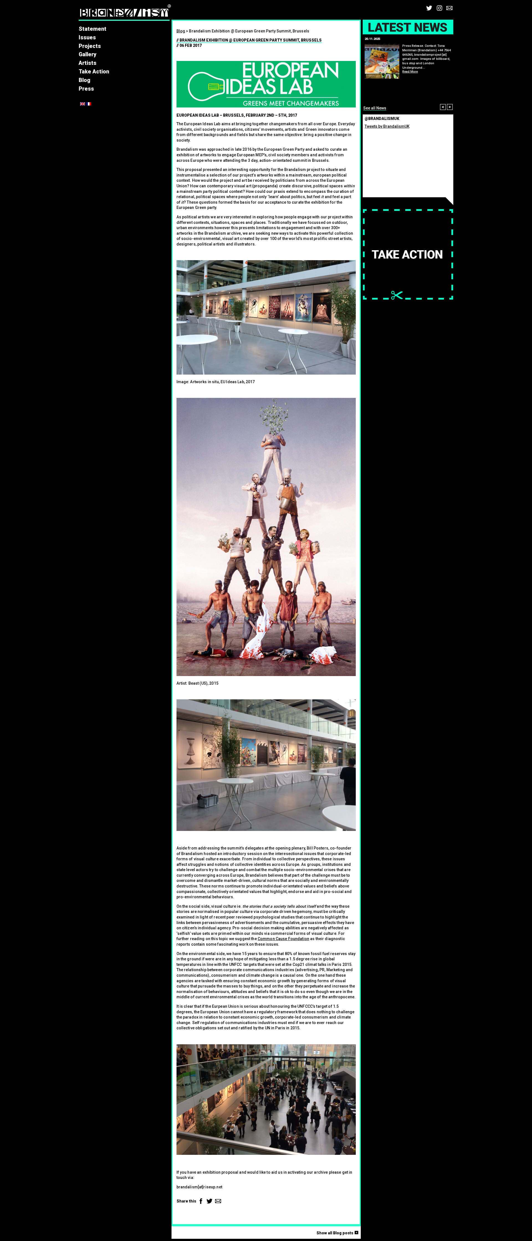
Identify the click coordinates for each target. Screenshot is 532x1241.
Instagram (439, 8)
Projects (90, 46)
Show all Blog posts (338, 1233)
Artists (87, 63)
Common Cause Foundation (283, 938)
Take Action (94, 71)
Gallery (87, 54)
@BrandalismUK (382, 118)
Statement (92, 29)
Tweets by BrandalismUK (387, 126)
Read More (410, 71)
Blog (84, 80)
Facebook (201, 1201)
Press (86, 89)
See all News (374, 108)
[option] (408, 74)
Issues (87, 37)
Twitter (429, 8)
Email (449, 8)
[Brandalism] (125, 12)
